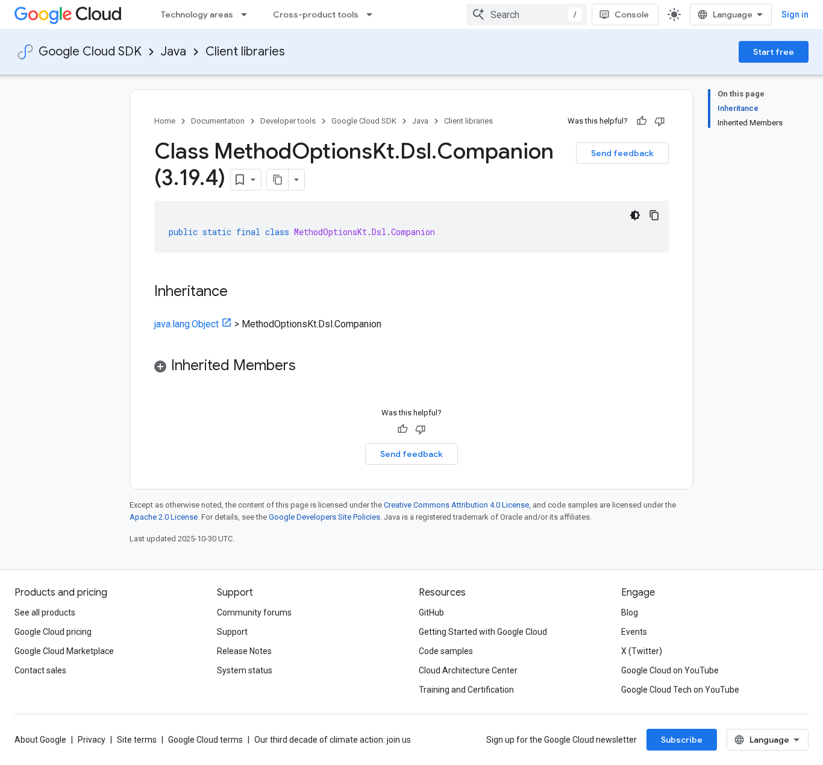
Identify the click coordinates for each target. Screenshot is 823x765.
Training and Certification (466, 689)
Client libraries (245, 51)
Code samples (446, 651)
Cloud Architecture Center (468, 670)
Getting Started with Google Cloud (483, 632)
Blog (629, 612)
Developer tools (288, 120)
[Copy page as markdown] (278, 179)
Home (164, 120)
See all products (44, 612)
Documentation (218, 120)
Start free (773, 51)
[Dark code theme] (635, 215)
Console (632, 14)
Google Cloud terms (205, 740)
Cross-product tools (315, 14)
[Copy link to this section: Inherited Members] (308, 366)
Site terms (137, 740)
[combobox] (526, 14)
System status (244, 670)
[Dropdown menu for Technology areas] (247, 14)
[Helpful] (642, 121)
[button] (411, 367)
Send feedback (622, 153)
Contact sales (40, 670)
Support (232, 632)
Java (173, 51)
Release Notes (244, 651)
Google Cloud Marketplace (64, 651)
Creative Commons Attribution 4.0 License (456, 504)
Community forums (254, 612)
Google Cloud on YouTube (670, 670)
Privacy (91, 740)
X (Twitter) (641, 651)
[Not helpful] (660, 121)
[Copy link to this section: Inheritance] (240, 292)
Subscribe (682, 739)
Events (634, 632)
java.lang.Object (186, 324)
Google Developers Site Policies (324, 516)
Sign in (795, 14)
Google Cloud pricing (53, 632)
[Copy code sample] (654, 215)
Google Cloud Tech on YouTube (680, 689)
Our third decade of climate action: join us (332, 740)
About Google (40, 740)
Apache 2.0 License (164, 516)
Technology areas (197, 14)
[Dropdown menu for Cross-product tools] (372, 14)
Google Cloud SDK (90, 51)
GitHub (431, 612)
